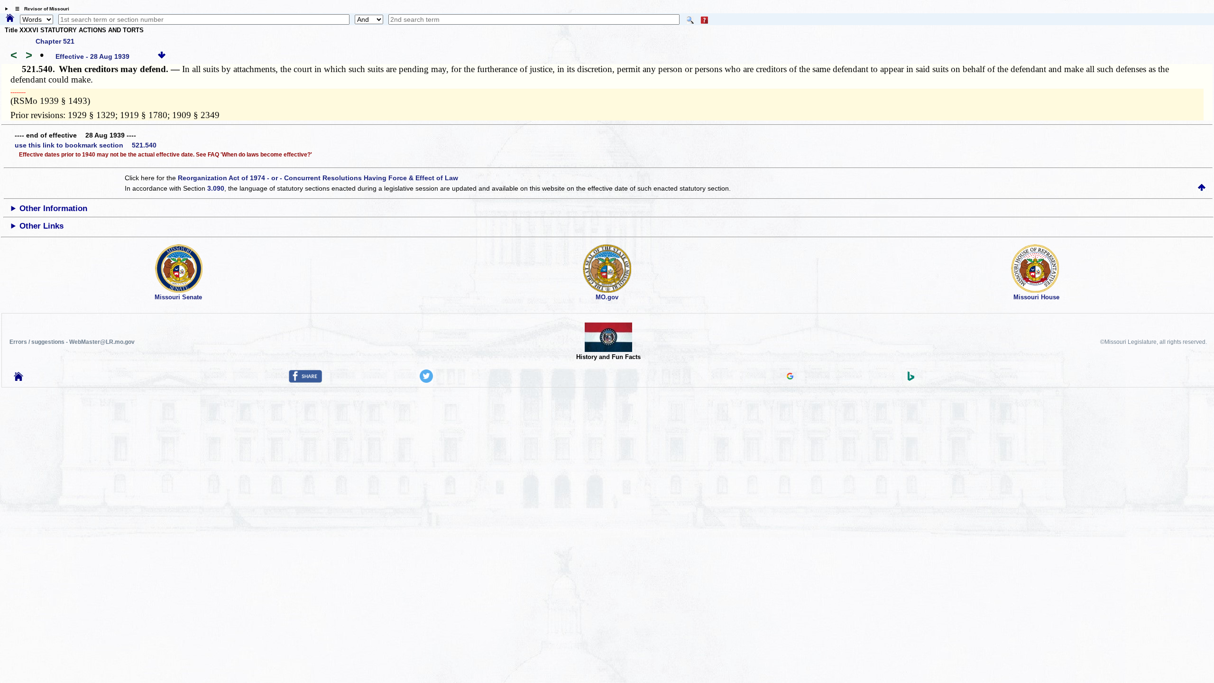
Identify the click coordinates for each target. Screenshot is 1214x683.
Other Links (41, 226)
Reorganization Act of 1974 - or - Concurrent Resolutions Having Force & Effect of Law (318, 178)
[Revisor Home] (18, 378)
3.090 (215, 188)
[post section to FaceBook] (305, 380)
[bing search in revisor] (911, 378)
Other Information (53, 208)
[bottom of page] (162, 56)
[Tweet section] (426, 380)
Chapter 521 (55, 41)
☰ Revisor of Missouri (39, 8)
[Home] (10, 18)
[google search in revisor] (790, 377)
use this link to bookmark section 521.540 (85, 145)
